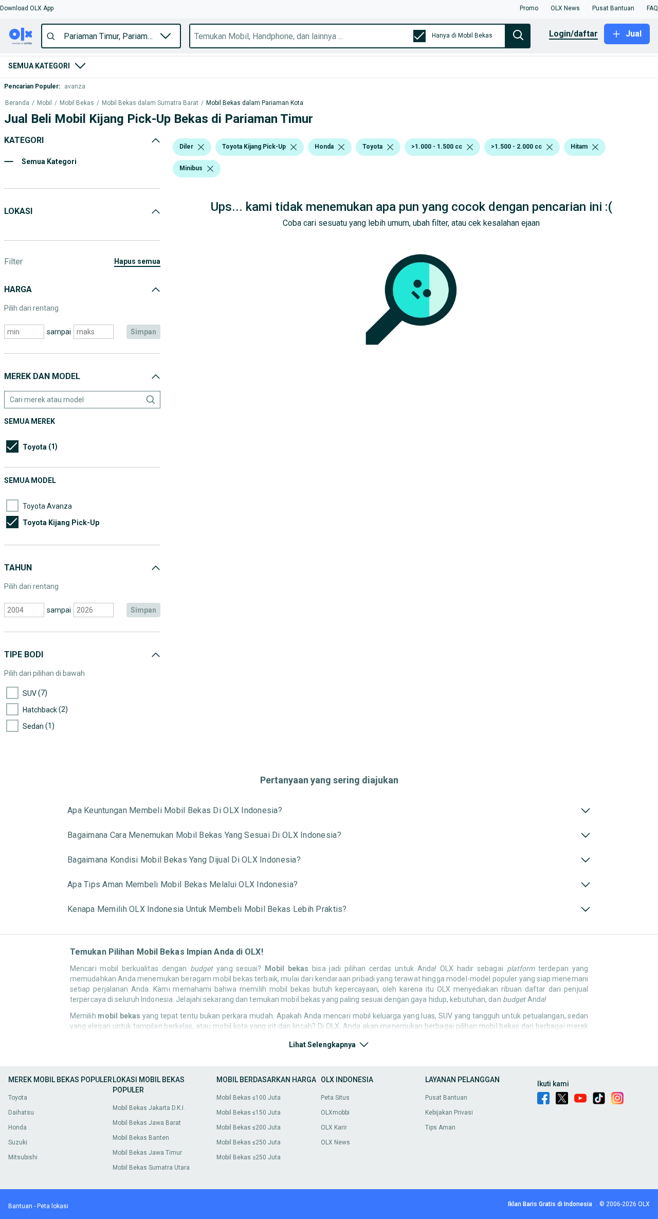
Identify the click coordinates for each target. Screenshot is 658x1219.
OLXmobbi (335, 1112)
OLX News (335, 1142)
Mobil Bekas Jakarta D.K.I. (149, 1108)
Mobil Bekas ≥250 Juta (248, 1157)
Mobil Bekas (77, 103)
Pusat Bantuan (446, 1097)
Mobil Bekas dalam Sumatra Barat (150, 103)
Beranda (17, 103)
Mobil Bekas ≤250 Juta (248, 1142)
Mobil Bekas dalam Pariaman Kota (254, 103)
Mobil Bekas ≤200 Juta (248, 1127)
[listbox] (201, 147)
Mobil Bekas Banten (141, 1137)
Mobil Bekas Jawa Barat (147, 1122)
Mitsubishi (23, 1157)
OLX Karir (334, 1127)
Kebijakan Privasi (449, 1112)
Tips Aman (440, 1127)
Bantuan (20, 1206)
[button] (26, 8)
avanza (74, 86)
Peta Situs (335, 1097)
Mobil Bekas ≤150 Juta (248, 1112)
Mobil (44, 103)
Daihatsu (21, 1112)
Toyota (17, 1097)
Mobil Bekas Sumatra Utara (151, 1167)
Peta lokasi (52, 1206)
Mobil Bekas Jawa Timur (147, 1152)
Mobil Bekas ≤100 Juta (248, 1097)
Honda (17, 1127)
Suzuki (17, 1142)
